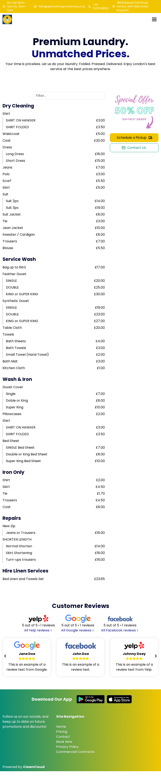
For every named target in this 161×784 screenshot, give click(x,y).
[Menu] (154, 19)
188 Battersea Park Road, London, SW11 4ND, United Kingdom (132, 6)
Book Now (64, 741)
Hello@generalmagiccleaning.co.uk (62, 6)
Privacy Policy (67, 746)
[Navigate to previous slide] (5, 656)
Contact (63, 736)
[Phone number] (89, 6)
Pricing (61, 731)
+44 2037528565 (101, 6)
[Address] (113, 6)
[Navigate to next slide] (156, 656)
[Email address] (35, 6)
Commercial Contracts (75, 751)
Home (61, 726)
